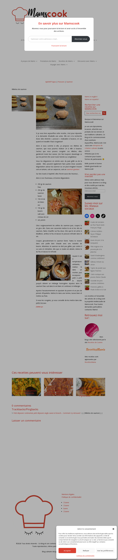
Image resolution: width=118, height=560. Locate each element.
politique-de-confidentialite (85, 556)
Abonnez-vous (81, 39)
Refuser (86, 550)
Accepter (67, 550)
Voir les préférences (105, 550)
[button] (113, 529)
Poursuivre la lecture (59, 46)
